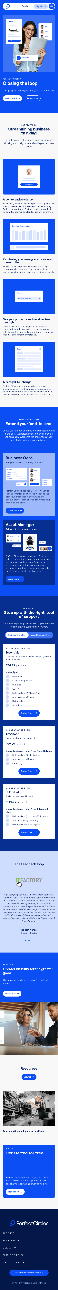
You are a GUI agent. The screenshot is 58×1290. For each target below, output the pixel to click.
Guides (7, 1248)
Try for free (26, 713)
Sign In (25, 6)
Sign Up (39, 6)
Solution (9, 1240)
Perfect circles (13, 1255)
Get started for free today (28, 1272)
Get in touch (11, 1262)
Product (8, 1233)
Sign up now (13, 1191)
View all (27, 1077)
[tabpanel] (29, 906)
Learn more (32, 98)
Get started (11, 98)
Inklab (43, 1283)
